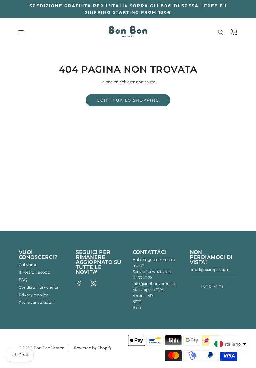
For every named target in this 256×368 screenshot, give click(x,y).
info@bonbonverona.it (154, 283)
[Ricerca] (220, 32)
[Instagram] (94, 283)
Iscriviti (212, 286)
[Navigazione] (21, 32)
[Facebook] (79, 283)
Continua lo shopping (128, 100)
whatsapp (161, 271)
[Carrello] (234, 32)
